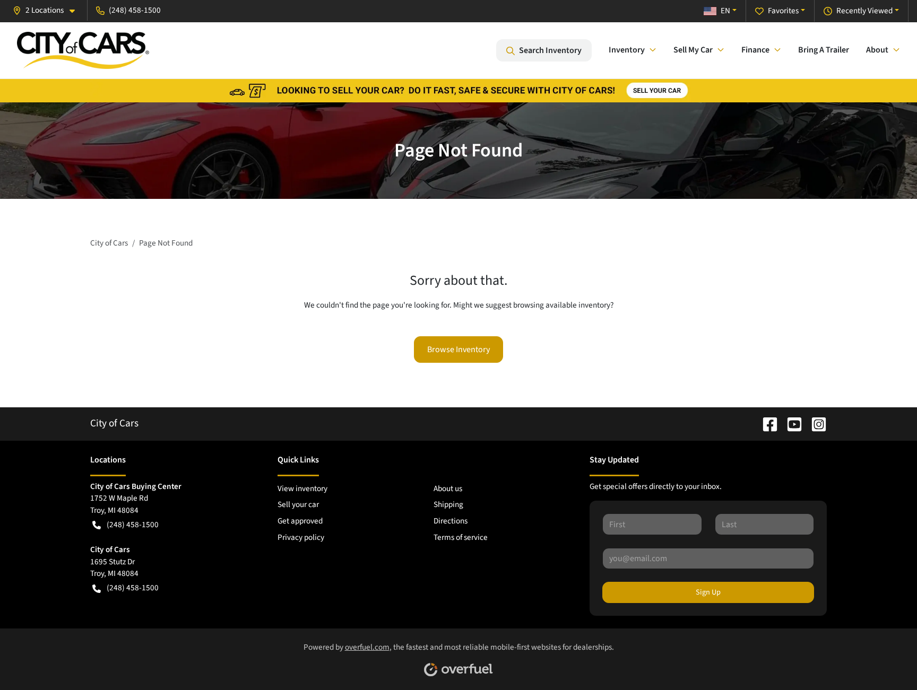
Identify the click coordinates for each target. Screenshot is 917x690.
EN (725, 10)
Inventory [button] (627, 50)
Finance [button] (755, 50)
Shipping (448, 504)
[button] (48, 10)
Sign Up (708, 592)
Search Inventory (550, 50)
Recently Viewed (864, 10)
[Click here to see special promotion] (458, 90)
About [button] (877, 50)
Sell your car (298, 504)
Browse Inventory (458, 349)
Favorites (783, 10)
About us (448, 488)
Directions (451, 521)
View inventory (302, 488)
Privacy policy (301, 537)
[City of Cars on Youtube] (790, 423)
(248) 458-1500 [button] (135, 10)
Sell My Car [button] (693, 50)
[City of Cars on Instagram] (814, 423)
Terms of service (461, 537)
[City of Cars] (83, 50)
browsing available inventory (561, 305)
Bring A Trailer (823, 50)
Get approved (300, 521)
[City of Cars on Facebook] (766, 423)
